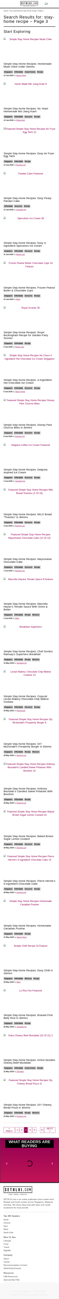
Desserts (28, 117)
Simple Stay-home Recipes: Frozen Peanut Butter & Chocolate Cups (29, 289)
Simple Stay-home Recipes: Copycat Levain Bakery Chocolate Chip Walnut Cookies (26, 699)
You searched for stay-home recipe (23, 11)
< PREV (9, 1129)
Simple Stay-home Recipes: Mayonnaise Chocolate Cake (28, 560)
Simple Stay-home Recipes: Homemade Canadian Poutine (27, 927)
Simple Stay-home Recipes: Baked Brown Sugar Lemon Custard (28, 837)
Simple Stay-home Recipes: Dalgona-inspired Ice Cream (26, 471)
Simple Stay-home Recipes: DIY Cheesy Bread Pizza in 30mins (28, 1106)
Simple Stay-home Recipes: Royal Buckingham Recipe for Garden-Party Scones (26, 335)
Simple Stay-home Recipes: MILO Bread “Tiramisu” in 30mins (28, 516)
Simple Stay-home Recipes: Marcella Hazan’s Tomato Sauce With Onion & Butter (26, 606)
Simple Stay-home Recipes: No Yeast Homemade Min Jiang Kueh (26, 110)
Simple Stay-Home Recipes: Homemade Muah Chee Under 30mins (28, 65)
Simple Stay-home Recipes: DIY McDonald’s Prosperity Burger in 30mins (28, 745)
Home (6, 11)
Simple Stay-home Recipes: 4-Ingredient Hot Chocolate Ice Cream (28, 381)
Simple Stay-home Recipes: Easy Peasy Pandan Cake (28, 199)
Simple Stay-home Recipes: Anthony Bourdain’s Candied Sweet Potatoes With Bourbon (28, 791)
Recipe (40, 72)
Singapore (8, 72)
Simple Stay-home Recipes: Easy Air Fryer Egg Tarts (29, 155)
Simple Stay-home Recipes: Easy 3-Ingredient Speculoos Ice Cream (25, 244)
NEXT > (50, 1129)
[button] (6, 4)
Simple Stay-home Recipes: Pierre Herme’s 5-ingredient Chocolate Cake (29, 882)
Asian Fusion (30, 72)
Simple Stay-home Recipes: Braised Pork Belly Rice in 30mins (28, 1016)
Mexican (28, 979)
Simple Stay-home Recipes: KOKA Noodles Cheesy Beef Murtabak (29, 1061)
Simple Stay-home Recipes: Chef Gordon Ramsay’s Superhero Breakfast (28, 653)
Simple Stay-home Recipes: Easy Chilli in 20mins (28, 972)
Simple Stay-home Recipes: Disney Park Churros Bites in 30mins (28, 426)
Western (35, 615)
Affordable (18, 72)
